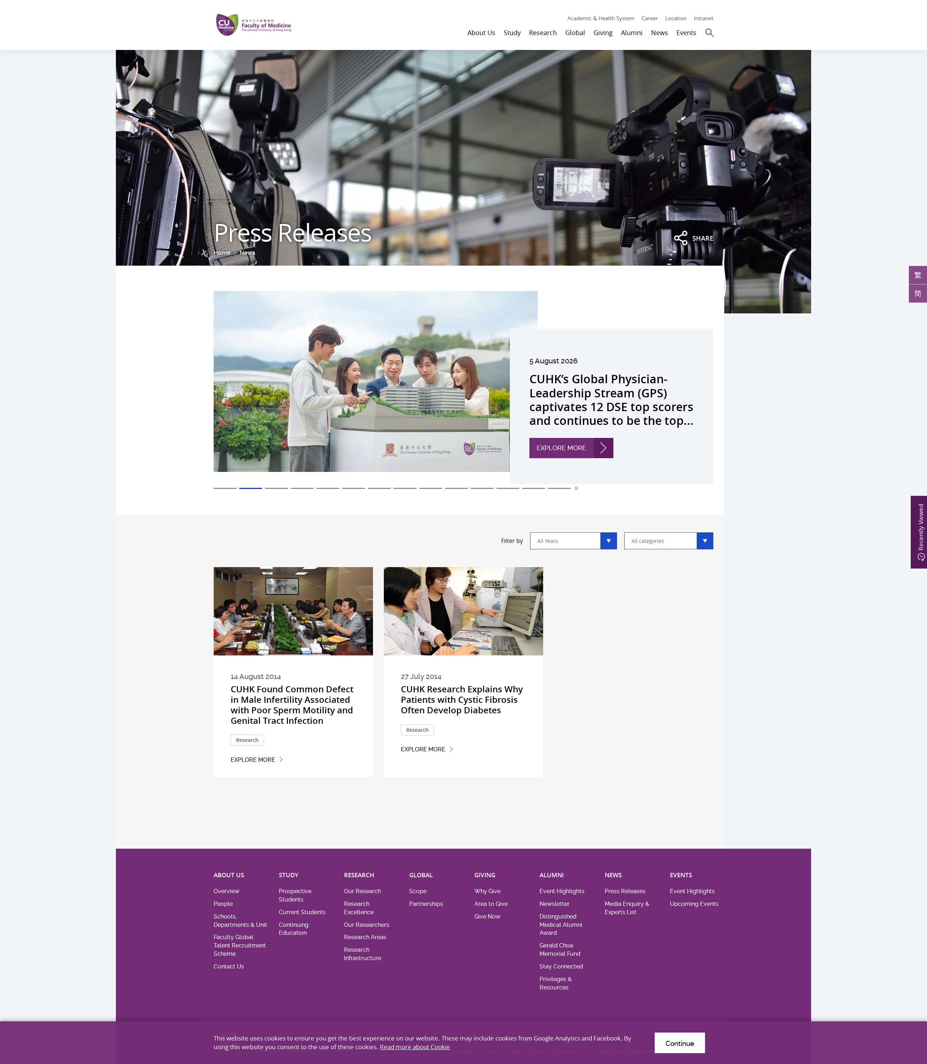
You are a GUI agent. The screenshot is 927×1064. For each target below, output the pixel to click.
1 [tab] (225, 488)
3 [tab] (276, 488)
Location (676, 18)
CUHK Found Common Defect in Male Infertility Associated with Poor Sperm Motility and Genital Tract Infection (292, 704)
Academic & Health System (600, 18)
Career (650, 18)
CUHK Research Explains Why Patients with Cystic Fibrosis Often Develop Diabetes (462, 699)
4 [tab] (302, 488)
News (247, 252)
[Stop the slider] (576, 488)
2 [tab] (250, 488)
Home (222, 252)
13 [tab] (533, 488)
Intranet (703, 18)
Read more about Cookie (415, 1047)
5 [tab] (327, 488)
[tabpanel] (463, 387)
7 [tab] (379, 488)
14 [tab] (559, 488)
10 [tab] (456, 488)
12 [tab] (507, 488)
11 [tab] (482, 488)
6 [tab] (353, 488)
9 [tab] (430, 488)
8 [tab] (405, 488)
